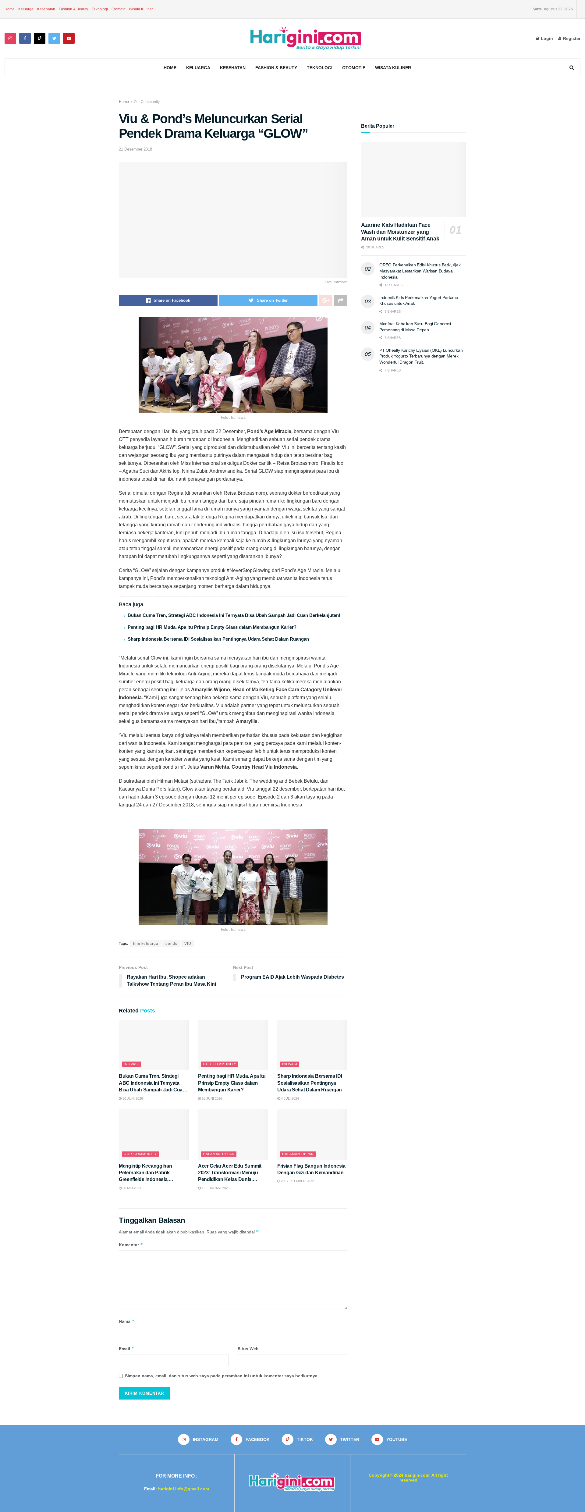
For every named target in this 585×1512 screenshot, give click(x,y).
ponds (171, 943)
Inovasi (131, 1064)
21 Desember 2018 (135, 149)
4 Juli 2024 (289, 1098)
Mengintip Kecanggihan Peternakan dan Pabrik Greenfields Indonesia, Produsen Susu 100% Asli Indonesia (147, 1179)
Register (571, 38)
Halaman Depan (219, 1154)
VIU (187, 943)
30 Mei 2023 (131, 1188)
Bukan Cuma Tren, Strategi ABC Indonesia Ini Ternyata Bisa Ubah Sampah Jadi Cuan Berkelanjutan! (234, 615)
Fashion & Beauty (73, 9)
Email (126, 1348)
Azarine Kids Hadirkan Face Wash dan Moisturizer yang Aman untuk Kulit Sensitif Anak (400, 232)
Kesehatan (46, 9)
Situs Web (248, 1348)
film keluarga (145, 943)
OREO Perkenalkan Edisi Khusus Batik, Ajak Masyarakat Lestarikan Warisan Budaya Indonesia (420, 270)
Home (10, 9)
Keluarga (26, 9)
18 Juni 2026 (211, 1098)
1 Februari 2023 (215, 1188)
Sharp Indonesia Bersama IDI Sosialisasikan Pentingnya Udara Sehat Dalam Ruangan (218, 639)
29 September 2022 (297, 1181)
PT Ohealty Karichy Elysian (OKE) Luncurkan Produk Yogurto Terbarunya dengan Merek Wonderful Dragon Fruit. (421, 356)
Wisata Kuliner (141, 9)
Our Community (147, 102)
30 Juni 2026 (132, 1098)
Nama (127, 1321)
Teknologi (100, 9)
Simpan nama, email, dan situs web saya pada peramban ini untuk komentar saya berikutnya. (222, 1375)
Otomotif (118, 9)
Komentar (131, 1244)
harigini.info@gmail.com (183, 1488)
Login (546, 38)
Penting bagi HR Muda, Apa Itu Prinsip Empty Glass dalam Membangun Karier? (212, 627)
